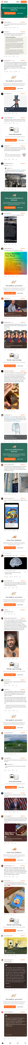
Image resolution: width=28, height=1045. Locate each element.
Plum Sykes (6, 213)
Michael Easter (7, 163)
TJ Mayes (8, 168)
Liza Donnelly (12, 418)
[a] (11, 396)
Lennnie (6, 610)
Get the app (23, 1)
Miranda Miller (7, 732)
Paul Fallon (6, 298)
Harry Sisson (7, 793)
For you (2, 19)
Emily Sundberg (7, 117)
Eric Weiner (6, 93)
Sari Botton (6, 415)
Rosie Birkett (7, 880)
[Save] (25, 110)
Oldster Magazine (16, 421)
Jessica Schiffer (23, 324)
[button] (3, 1043)
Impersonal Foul (10, 343)
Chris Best (6, 758)
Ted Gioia (6, 31)
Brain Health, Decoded (11, 570)
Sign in (18, 1)
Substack (8, 416)
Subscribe (23, 22)
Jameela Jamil (7, 60)
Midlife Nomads (10, 748)
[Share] (18, 28)
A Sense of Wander (10, 108)
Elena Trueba (9, 764)
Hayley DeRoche (7, 248)
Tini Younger (7, 816)
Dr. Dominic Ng (7, 555)
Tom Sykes (6, 215)
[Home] (2, 2)
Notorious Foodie (8, 371)
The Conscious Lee (8, 498)
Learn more (20, 13)
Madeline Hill (7, 322)
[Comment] (9, 318)
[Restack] (12, 190)
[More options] (26, 22)
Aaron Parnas (7, 22)
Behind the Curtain (10, 313)
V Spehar (6, 146)
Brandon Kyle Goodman (9, 618)
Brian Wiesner (7, 935)
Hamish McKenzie (8, 464)
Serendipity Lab (10, 951)
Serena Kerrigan (7, 959)
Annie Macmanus (8, 865)
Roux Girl (8, 837)
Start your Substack (10, 13)
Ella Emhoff (6, 680)
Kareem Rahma (7, 581)
